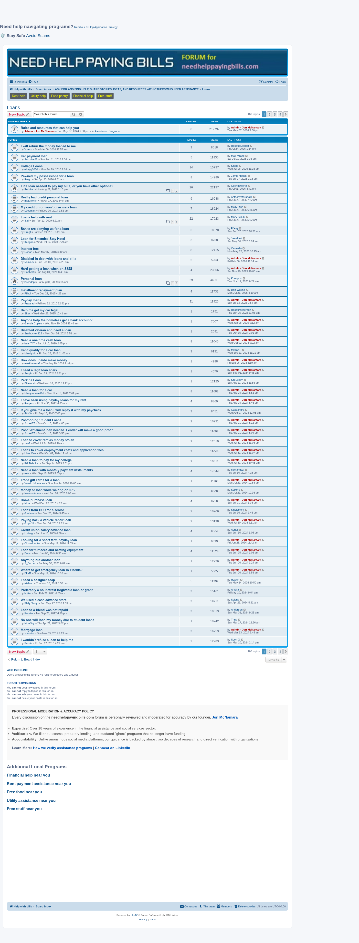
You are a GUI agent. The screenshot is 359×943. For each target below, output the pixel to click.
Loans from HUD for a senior (42, 510)
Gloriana (29, 513)
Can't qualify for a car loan (41, 350)
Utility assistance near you (31, 800)
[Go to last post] (263, 127)
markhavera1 (32, 363)
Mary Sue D (238, 216)
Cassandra (237, 409)
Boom (27, 553)
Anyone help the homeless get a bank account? (57, 320)
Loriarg (28, 533)
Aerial (234, 529)
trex (26, 473)
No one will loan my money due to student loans (57, 620)
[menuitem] (33, 82)
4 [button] (280, 114)
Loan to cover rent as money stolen (47, 440)
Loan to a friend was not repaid (44, 610)
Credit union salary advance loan (46, 530)
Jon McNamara (225, 717)
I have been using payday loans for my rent (53, 400)
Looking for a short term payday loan (49, 540)
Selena (235, 599)
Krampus (236, 278)
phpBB (134, 915)
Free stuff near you (24, 809)
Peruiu (28, 643)
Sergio (28, 373)
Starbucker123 (33, 333)
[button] (285, 114)
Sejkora (235, 489)
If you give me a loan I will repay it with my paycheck (61, 410)
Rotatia (28, 613)
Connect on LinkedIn (112, 748)
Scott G (235, 639)
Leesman (29, 210)
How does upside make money (44, 360)
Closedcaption (32, 543)
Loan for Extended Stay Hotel (43, 239)
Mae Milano (237, 155)
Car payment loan (34, 156)
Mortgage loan (31, 630)
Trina (234, 619)
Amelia (235, 589)
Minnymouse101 (34, 393)
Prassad (29, 303)
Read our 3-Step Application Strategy (96, 27)
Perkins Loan (31, 380)
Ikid (26, 220)
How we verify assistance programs (62, 748)
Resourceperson (241, 309)
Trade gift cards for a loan (40, 480)
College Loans (31, 166)
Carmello (236, 248)
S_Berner (30, 563)
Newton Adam (32, 493)
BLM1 (27, 573)
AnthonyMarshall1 (241, 196)
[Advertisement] (118, 14)
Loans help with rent (36, 217)
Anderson (237, 609)
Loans (13, 107)
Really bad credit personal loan (44, 197)
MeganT (236, 349)
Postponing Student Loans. (41, 420)
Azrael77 (29, 423)
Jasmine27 (30, 159)
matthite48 (30, 200)
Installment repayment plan (41, 290)
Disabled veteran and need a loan (46, 330)
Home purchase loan (36, 500)
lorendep (29, 282)
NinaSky (29, 623)
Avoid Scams (38, 35)
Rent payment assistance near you (39, 784)
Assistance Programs (107, 131)
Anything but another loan (40, 560)
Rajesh (235, 579)
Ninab (27, 503)
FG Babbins (31, 463)
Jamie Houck (239, 175)
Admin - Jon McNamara (39, 131)
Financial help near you (28, 775)
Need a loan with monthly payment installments (57, 470)
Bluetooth (29, 383)
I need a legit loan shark (39, 370)
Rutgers (29, 403)
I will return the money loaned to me (48, 146)
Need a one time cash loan (41, 340)
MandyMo (30, 353)
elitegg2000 (31, 169)
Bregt (27, 232)
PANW (28, 413)
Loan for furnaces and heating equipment (52, 550)
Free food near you (24, 792)
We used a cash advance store (43, 600)
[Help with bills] (147, 62)
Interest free (30, 249)
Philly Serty (31, 603)
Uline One (30, 453)
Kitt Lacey (237, 379)
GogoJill (29, 523)
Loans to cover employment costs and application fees (62, 450)
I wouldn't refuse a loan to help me (47, 640)
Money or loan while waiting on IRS (48, 490)
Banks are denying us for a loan (45, 229)
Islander (29, 633)
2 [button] (269, 114)
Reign (27, 179)
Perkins (28, 189)
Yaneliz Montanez (34, 483)
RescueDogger (240, 145)
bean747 (29, 343)
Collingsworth (239, 185)
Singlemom (237, 509)
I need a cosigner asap (38, 580)
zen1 (27, 443)
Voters (28, 149)
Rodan (28, 252)
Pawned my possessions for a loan (47, 176)
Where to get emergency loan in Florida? (52, 570)
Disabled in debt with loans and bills (48, 259)
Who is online (17, 670)
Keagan (28, 242)
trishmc (28, 583)
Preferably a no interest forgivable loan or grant (57, 590)
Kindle (234, 165)
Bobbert (29, 272)
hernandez (237, 469)
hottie (27, 593)
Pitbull (27, 293)
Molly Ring (237, 206)
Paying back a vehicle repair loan (46, 520)
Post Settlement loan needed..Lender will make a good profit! (67, 430)
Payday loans (31, 300)
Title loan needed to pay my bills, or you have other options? (67, 186)
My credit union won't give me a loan (49, 207)
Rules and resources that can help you (50, 128)
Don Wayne (238, 289)
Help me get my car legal (39, 310)
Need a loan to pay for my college (46, 460)
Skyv (27, 313)
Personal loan (31, 279)
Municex (29, 262)
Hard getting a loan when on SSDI (46, 269)
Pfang (234, 228)
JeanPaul (236, 238)
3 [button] (275, 114)
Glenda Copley (33, 323)
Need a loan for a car (36, 390)
